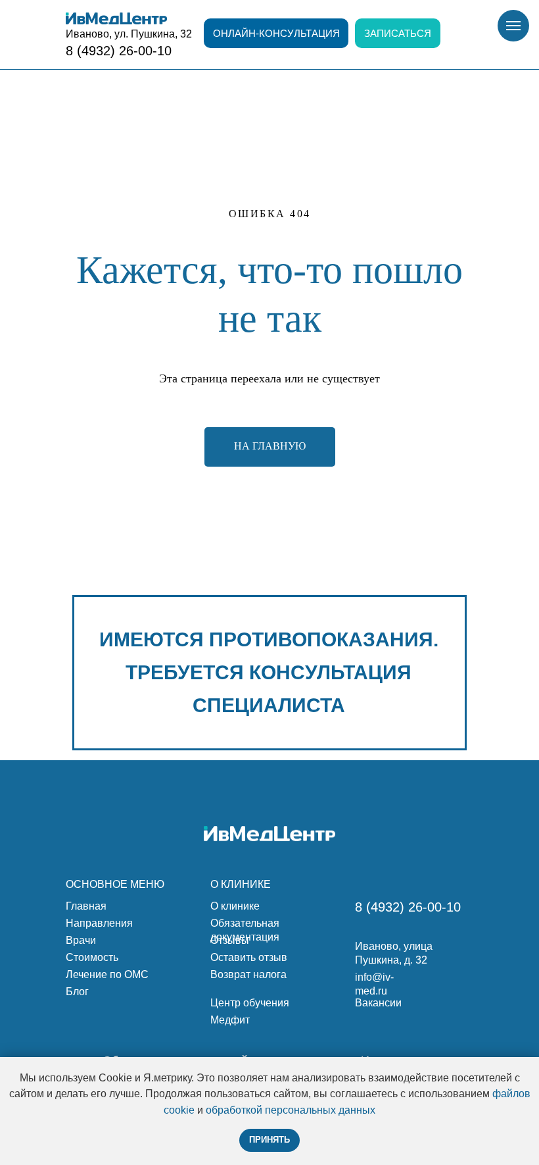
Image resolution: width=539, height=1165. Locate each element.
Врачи (81, 940)
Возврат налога (248, 974)
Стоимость (92, 957)
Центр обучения (249, 1002)
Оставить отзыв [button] (248, 957)
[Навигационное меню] (513, 25)
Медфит (230, 1019)
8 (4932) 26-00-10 (119, 50)
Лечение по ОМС (107, 974)
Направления (99, 923)
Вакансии (378, 1002)
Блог (77, 991)
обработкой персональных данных (290, 1110)
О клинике (235, 906)
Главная (86, 906)
